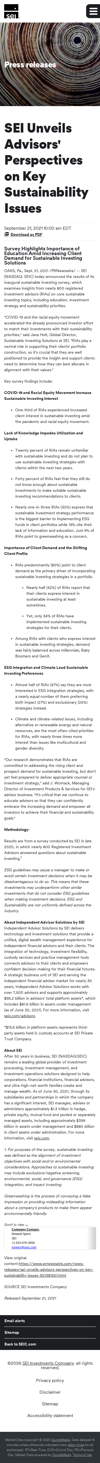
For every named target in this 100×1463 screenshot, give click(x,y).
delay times (76, 1445)
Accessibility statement (50, 1415)
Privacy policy (50, 1380)
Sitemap (11, 1332)
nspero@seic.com (24, 1247)
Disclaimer (50, 1392)
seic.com (41, 1138)
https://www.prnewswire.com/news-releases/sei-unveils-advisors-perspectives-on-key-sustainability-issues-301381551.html (48, 1269)
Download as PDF (26, 234)
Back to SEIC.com (20, 1344)
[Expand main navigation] (93, 11)
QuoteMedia (60, 1440)
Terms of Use (82, 1455)
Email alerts (14, 1320)
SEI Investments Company (48, 1363)
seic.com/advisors (19, 1016)
